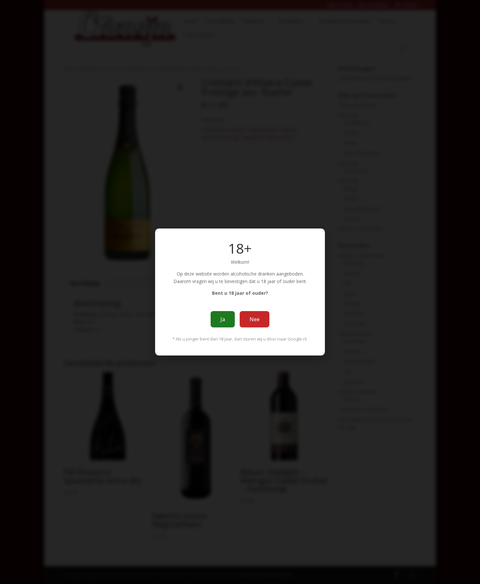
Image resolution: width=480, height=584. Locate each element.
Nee (254, 319)
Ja (222, 319)
